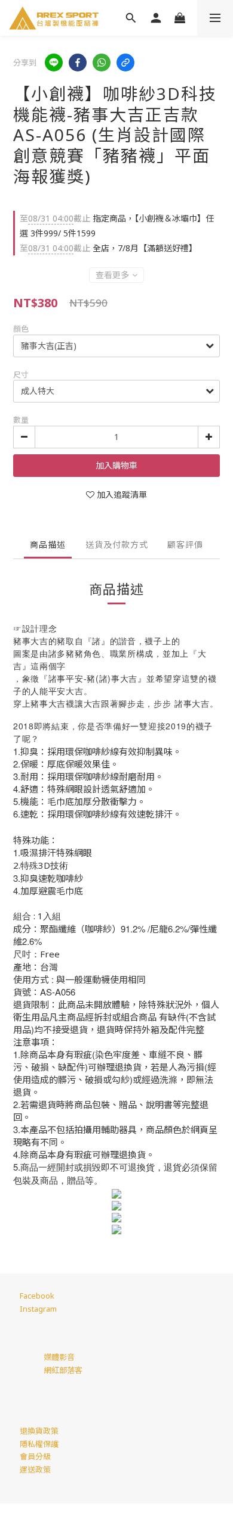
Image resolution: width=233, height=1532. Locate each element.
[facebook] (78, 62)
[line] (54, 62)
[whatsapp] (102, 62)
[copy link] (125, 62)
